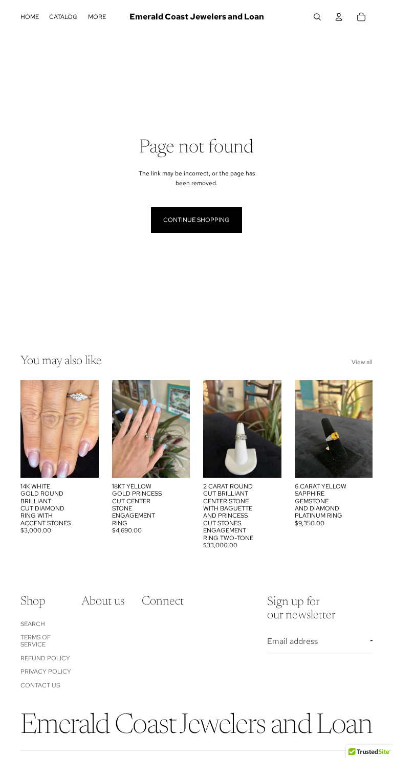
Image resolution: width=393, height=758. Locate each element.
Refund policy (45, 658)
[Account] (339, 17)
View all (362, 362)
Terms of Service (35, 641)
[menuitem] (97, 17)
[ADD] (83, 462)
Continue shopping (196, 220)
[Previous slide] (31, 428)
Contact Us (40, 685)
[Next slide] (87, 428)
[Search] (317, 17)
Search (32, 623)
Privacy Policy (45, 671)
